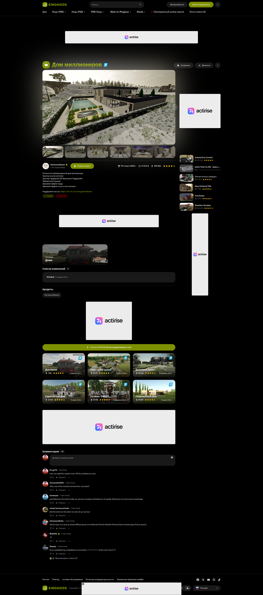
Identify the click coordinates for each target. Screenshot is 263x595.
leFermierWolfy (57, 521)
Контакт (45, 579)
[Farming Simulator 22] (105, 65)
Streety (53, 546)
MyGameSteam (57, 165)
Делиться (206, 65)
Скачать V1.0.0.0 (110, 347)
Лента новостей (197, 11)
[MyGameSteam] (45, 166)
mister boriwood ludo (59, 508)
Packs (140, 11)
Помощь (56, 579)
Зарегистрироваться (201, 4)
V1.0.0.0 (57, 277)
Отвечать (62, 477)
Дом (44, 11)
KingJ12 (53, 470)
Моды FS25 (58, 11)
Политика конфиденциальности (100, 579)
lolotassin (54, 495)
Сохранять (185, 65)
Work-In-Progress (119, 11)
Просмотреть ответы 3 (66, 558)
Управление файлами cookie (130, 579)
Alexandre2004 (57, 483)
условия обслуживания (72, 579)
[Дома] (100, 259)
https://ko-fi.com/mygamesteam (76, 191)
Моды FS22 (77, 11)
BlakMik (53, 534)
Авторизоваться (177, 4)
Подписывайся (84, 166)
